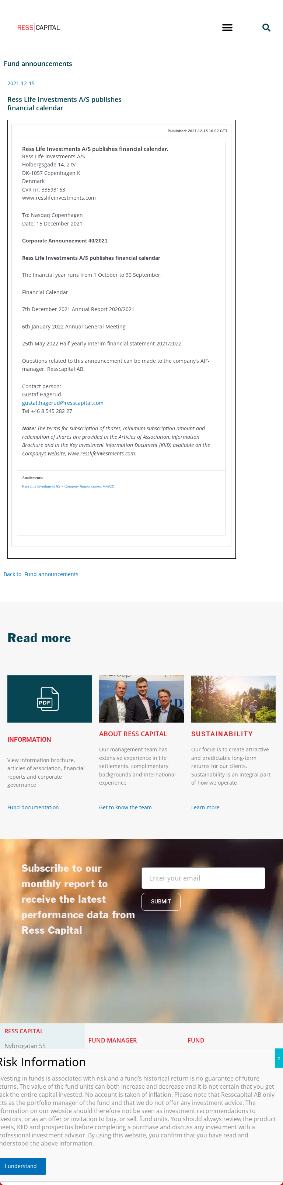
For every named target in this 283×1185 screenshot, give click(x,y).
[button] (227, 28)
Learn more (205, 807)
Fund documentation (33, 807)
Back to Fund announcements (42, 574)
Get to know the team (126, 807)
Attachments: (32, 478)
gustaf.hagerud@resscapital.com (63, 402)
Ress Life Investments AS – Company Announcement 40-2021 (68, 486)
